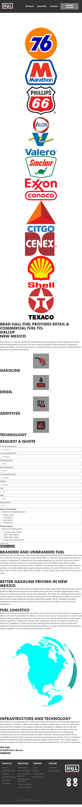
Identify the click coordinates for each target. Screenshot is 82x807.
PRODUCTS (7, 763)
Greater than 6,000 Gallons (14, 540)
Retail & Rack (9, 515)
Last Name (8, 453)
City (1, 488)
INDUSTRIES (23, 763)
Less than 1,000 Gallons (13, 532)
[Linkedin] (69, 780)
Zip (5, 502)
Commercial (8, 517)
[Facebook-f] (75, 780)
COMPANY (54, 6)
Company (7, 474)
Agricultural (8, 520)
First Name (8, 446)
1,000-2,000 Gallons (11, 535)
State (2, 495)
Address (3, 481)
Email (6, 460)
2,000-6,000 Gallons (11, 537)
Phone (6, 467)
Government (8, 523)
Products (29, 6)
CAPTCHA (4, 544)
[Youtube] (75, 784)
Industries (41, 6)
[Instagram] (69, 784)
